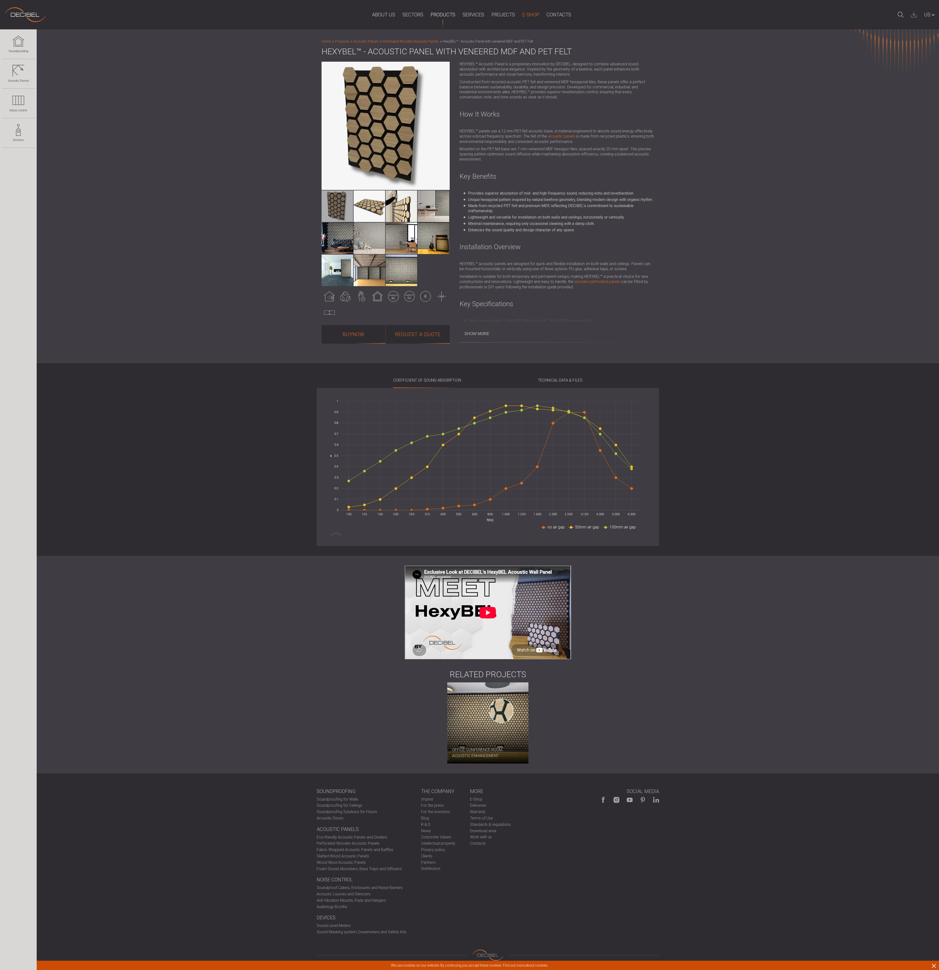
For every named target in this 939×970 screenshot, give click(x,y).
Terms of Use (481, 818)
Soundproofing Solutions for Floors (347, 811)
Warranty (477, 811)
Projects (503, 15)
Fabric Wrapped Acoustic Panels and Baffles (355, 849)
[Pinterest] (643, 800)
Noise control (18, 110)
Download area (483, 831)
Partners (428, 862)
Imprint (427, 799)
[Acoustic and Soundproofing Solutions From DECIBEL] (25, 14)
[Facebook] (603, 800)
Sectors (412, 15)
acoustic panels (561, 136)
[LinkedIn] (656, 800)
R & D (425, 824)
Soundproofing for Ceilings (339, 805)
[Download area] (914, 15)
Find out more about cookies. (525, 965)
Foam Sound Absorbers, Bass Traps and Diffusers (359, 868)
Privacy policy (433, 849)
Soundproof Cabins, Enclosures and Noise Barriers (360, 887)
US (927, 15)
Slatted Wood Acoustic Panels (343, 856)
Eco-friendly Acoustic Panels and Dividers (352, 837)
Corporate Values (436, 837)
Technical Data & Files (560, 380)
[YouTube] (630, 800)
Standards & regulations (490, 824)
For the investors (435, 811)
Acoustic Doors (330, 818)
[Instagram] (616, 800)
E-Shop (530, 15)
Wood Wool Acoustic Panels (341, 862)
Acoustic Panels (18, 80)
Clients (426, 856)
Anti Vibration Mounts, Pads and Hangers (351, 900)
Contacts (559, 15)
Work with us (481, 837)
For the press (432, 805)
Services (473, 15)
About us (383, 15)
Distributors (430, 868)
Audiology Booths (332, 906)
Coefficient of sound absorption (427, 380)
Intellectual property (438, 843)
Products (443, 15)
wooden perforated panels (597, 281)
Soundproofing (18, 51)
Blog (425, 818)
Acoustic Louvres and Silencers (343, 894)
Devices (18, 140)
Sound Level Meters (334, 925)
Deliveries (478, 805)
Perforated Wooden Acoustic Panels (348, 843)
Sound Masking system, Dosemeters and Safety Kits (361, 932)
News (426, 831)
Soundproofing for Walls (337, 799)
